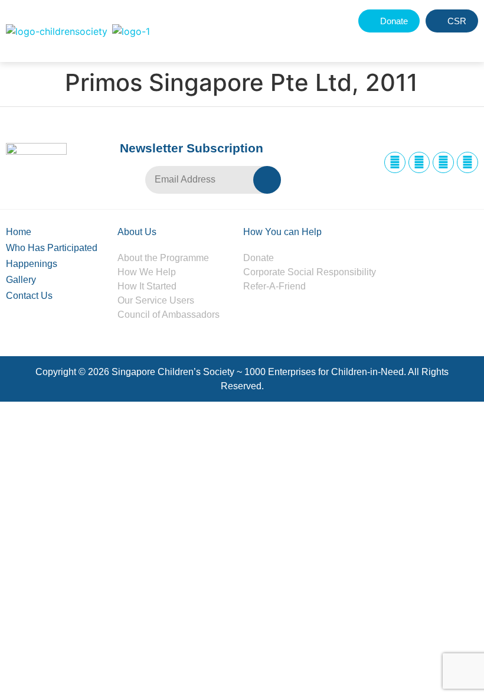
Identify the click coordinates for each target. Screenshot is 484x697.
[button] (441, 43)
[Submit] (267, 180)
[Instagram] (419, 162)
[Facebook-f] (394, 162)
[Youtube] (467, 162)
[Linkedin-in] (443, 162)
